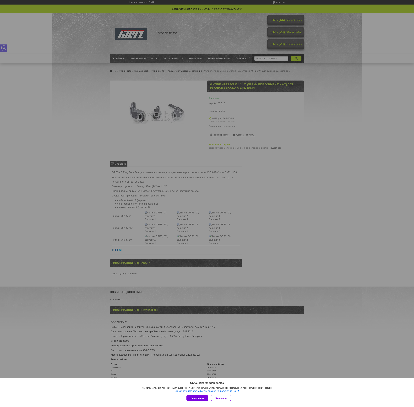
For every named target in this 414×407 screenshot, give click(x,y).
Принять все (197, 398)
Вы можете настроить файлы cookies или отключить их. (205, 391)
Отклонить (221, 398)
